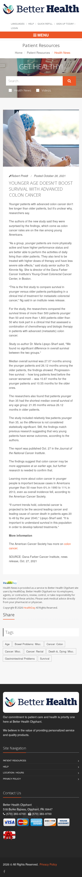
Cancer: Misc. (13, 651)
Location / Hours (13, 772)
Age (7, 644)
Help (31, 23)
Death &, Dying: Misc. (61, 651)
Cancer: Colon (55, 644)
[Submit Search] (69, 81)
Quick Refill (45, 23)
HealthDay (29, 607)
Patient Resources (38, 53)
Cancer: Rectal (34, 651)
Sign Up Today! (65, 23)
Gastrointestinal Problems (20, 658)
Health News (22, 90)
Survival (44, 658)
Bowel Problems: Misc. (28, 644)
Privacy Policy (12, 778)
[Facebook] (4, 871)
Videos (46, 90)
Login (14, 28)
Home (18, 53)
